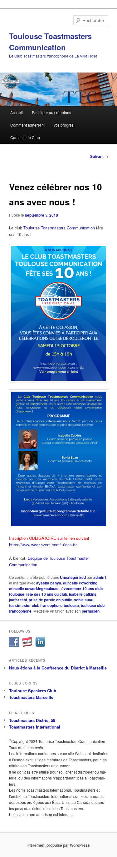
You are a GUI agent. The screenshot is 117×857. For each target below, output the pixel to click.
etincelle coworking (80, 583)
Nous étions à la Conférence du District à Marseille (58, 668)
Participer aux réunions (51, 112)
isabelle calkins (82, 594)
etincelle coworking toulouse (34, 588)
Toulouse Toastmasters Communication (59, 228)
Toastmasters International (34, 727)
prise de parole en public (50, 600)
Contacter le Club (25, 137)
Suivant (99, 156)
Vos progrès (63, 125)
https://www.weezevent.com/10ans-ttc (43, 545)
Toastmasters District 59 (32, 720)
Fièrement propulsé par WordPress (58, 845)
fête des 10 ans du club (46, 594)
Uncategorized (73, 577)
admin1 (99, 577)
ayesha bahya (48, 583)
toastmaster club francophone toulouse (44, 605)
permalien (91, 611)
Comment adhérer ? (27, 125)
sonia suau (83, 600)
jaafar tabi (18, 600)
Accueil (16, 112)
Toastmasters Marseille (31, 697)
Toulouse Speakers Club (32, 691)
